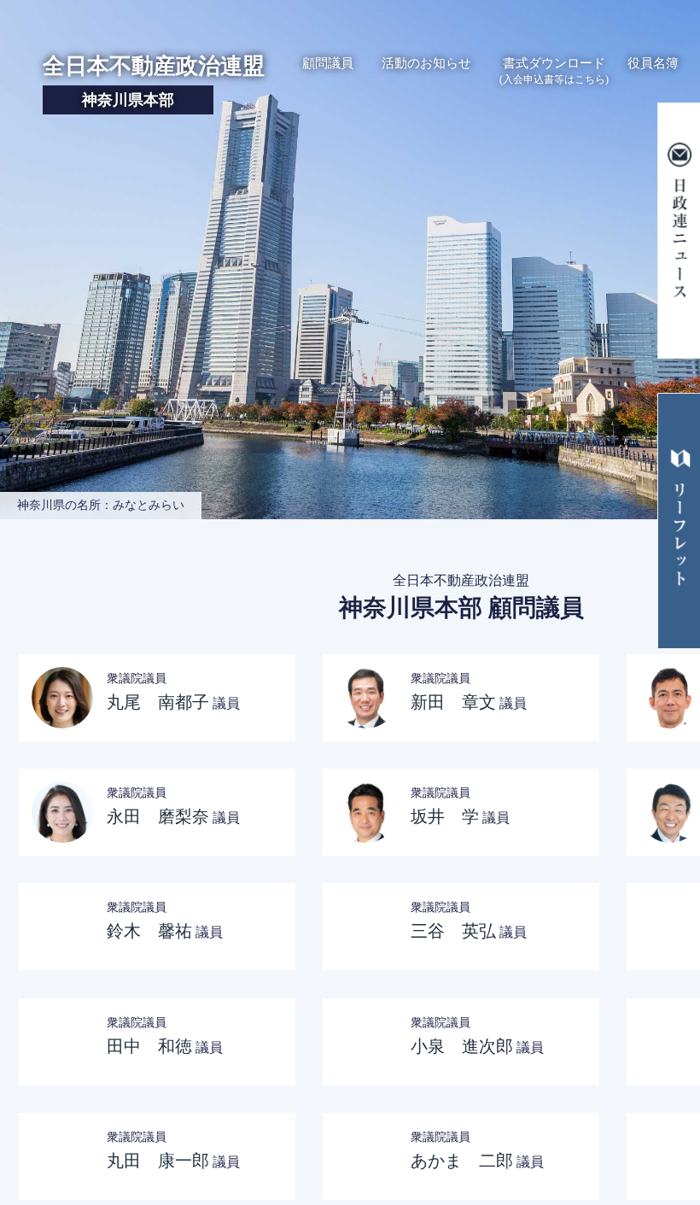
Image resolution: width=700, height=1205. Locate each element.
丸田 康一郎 (158, 1160)
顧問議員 (327, 63)
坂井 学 (445, 816)
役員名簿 (653, 63)
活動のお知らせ (426, 63)
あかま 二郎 (462, 1160)
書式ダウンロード (554, 70)
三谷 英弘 (453, 930)
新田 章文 (453, 702)
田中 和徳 (149, 1046)
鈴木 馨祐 (149, 930)
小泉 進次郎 (462, 1046)
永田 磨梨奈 (158, 816)
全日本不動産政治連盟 (154, 81)
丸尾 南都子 (158, 702)
